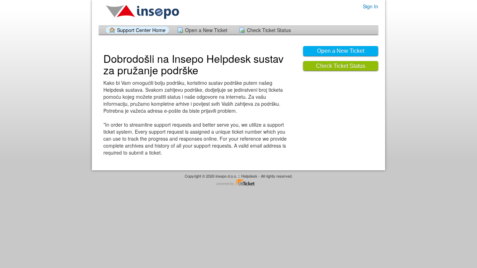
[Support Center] (142, 12)
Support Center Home (141, 30)
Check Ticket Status (269, 30)
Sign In (370, 6)
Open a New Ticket (206, 30)
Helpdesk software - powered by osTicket (238, 183)
